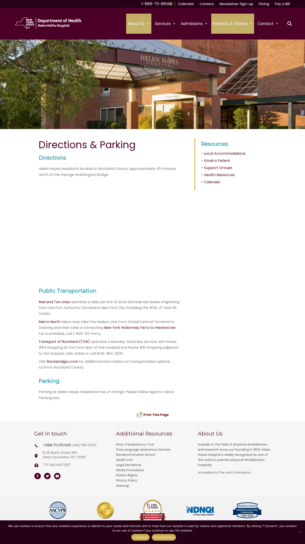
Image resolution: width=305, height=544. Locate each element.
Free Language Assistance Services (143, 449)
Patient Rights (127, 475)
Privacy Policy (126, 480)
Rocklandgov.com (62, 361)
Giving (264, 3)
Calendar (186, 3)
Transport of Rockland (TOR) (64, 341)
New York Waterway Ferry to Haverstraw (140, 327)
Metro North (49, 321)
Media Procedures (130, 470)
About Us (136, 23)
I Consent (140, 537)
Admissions (192, 23)
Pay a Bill (282, 3)
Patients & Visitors (230, 23)
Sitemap (122, 486)
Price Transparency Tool (135, 444)
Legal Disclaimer (128, 465)
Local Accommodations (225, 153)
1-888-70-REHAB (156, 3)
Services (163, 23)
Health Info (124, 460)
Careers (207, 3)
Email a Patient (217, 160)
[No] (299, 532)
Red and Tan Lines (54, 301)
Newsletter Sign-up (236, 3)
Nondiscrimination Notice (135, 454)
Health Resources (219, 174)
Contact (265, 23)
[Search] (287, 24)
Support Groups (218, 167)
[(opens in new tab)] (58, 510)
